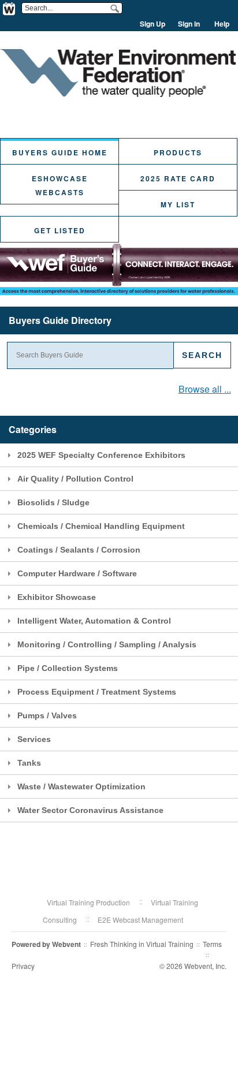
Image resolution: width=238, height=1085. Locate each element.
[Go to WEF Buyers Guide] (118, 93)
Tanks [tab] (29, 762)
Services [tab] (34, 739)
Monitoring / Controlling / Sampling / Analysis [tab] (106, 644)
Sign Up (152, 23)
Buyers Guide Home (59, 152)
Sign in (189, 23)
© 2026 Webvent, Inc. (192, 966)
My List (178, 204)
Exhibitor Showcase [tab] (56, 597)
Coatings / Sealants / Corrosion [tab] (78, 549)
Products (178, 152)
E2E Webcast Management (140, 919)
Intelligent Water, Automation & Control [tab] (94, 620)
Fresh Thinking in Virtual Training (142, 944)
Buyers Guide (60, 320)
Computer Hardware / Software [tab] (77, 573)
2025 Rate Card (177, 178)
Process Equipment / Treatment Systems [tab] (96, 691)
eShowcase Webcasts (60, 185)
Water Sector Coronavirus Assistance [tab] (90, 810)
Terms (212, 944)
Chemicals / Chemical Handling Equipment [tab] (101, 526)
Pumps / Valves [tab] (47, 715)
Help (221, 23)
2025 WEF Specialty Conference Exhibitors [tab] (101, 455)
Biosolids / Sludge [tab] (53, 502)
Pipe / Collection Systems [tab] (67, 668)
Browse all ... (204, 389)
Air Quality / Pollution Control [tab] (75, 478)
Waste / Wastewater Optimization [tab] (81, 786)
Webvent (66, 944)
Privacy (23, 966)
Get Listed (59, 230)
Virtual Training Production (88, 902)
